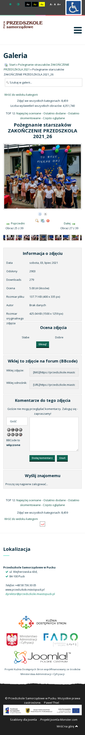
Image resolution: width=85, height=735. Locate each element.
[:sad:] (16, 434)
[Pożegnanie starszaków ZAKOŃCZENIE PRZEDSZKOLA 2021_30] (75, 237)
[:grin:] (16, 429)
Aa (28, 4)
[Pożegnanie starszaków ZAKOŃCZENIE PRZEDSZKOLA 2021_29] (66, 237)
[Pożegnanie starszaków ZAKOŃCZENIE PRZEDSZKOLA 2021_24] (26, 237)
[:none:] (8, 434)
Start (12, 65)
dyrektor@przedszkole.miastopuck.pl (30, 594)
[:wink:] (20, 429)
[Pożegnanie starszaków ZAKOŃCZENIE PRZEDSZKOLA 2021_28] (58, 237)
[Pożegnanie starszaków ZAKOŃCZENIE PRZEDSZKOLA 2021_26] (43, 208)
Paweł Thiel (51, 703)
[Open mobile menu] (78, 30)
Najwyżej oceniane (28, 113)
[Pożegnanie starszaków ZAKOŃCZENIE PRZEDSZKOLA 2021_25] (35, 237)
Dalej (67, 223)
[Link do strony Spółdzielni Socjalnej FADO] (60, 639)
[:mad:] (12, 434)
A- (51, 4)
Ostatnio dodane (54, 113)
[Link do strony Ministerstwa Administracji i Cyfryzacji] (22, 639)
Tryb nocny (18, 4)
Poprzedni (18, 223)
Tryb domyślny (11, 4)
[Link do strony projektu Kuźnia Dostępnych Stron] (42, 622)
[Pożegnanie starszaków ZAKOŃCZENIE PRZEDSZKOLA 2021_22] (10, 237)
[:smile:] (8, 429)
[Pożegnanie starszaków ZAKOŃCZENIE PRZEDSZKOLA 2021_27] (50, 237)
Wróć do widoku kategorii (21, 95)
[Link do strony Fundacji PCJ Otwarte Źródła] (43, 657)
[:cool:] (12, 429)
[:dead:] (20, 434)
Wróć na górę (65, 726)
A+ (59, 4)
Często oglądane (54, 118)
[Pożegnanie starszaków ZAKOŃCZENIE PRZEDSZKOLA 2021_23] (19, 237)
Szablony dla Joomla (23, 720)
